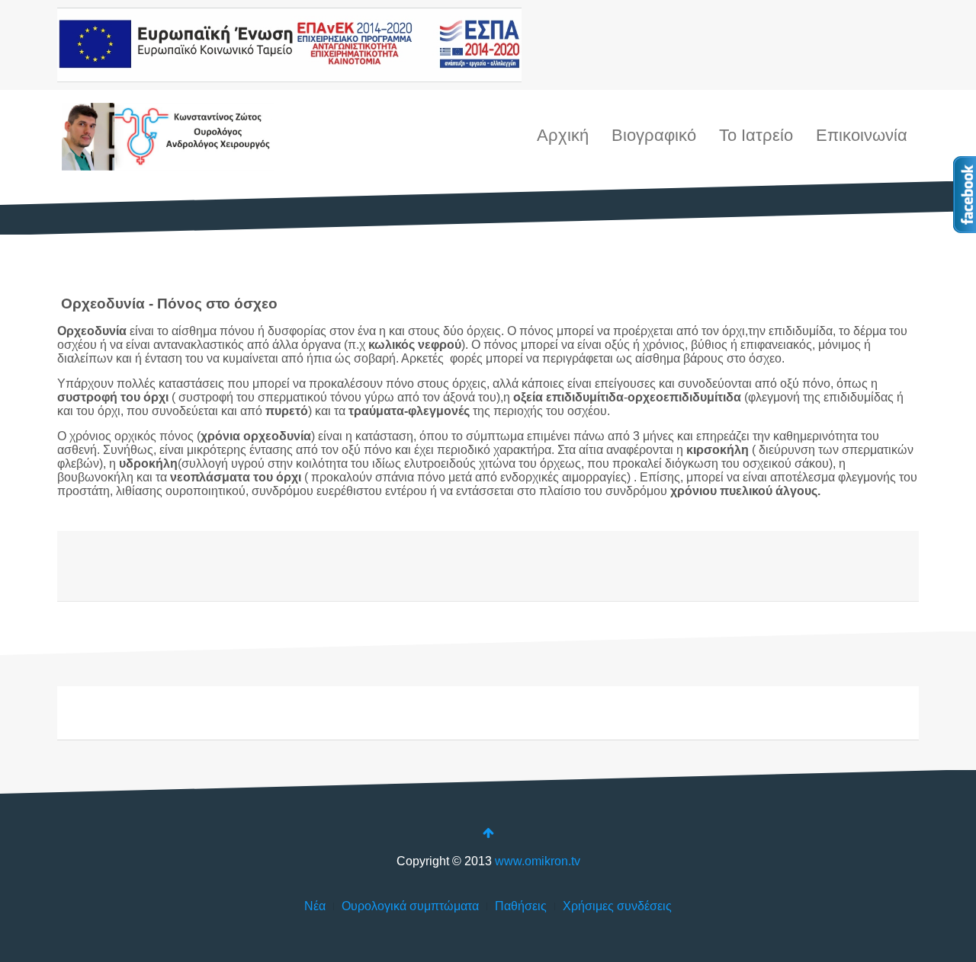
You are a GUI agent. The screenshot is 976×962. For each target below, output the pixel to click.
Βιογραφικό (654, 135)
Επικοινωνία (861, 135)
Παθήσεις (521, 906)
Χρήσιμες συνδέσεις (617, 906)
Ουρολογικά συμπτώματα (410, 906)
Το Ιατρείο (756, 135)
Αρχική (563, 135)
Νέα (315, 906)
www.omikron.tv (537, 861)
